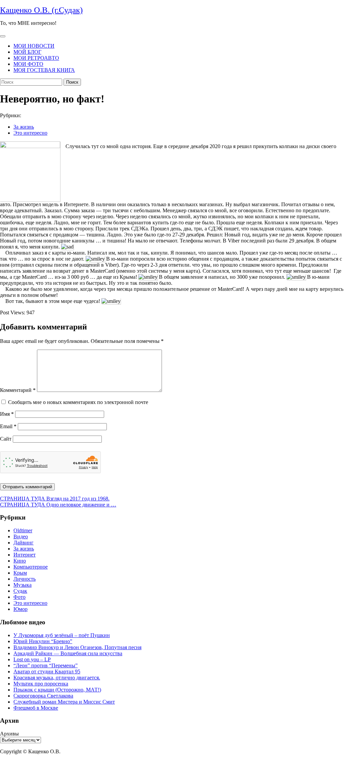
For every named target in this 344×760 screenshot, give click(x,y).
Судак (20, 591)
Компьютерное (30, 567)
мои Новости (33, 46)
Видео (20, 536)
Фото (19, 597)
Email (8, 426)
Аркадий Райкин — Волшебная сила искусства (67, 653)
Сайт (5, 439)
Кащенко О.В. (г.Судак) (41, 9)
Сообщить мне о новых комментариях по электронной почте (78, 402)
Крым (20, 573)
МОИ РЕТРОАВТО (36, 58)
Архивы (9, 733)
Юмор (20, 609)
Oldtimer (22, 530)
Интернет (24, 554)
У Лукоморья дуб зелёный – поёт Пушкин (61, 635)
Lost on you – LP (32, 659)
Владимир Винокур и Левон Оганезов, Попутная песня (77, 647)
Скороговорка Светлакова (43, 696)
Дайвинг (23, 542)
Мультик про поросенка (40, 683)
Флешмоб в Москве (35, 708)
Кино (19, 561)
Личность (24, 579)
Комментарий (18, 390)
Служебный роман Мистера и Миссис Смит (64, 702)
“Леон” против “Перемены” (45, 665)
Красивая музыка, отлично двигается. (56, 677)
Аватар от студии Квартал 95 (46, 671)
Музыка (22, 585)
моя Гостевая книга (44, 70)
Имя (7, 414)
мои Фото (28, 64)
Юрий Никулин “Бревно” (42, 641)
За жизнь (23, 127)
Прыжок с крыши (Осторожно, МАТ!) (57, 689)
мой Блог (27, 52)
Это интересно (30, 133)
